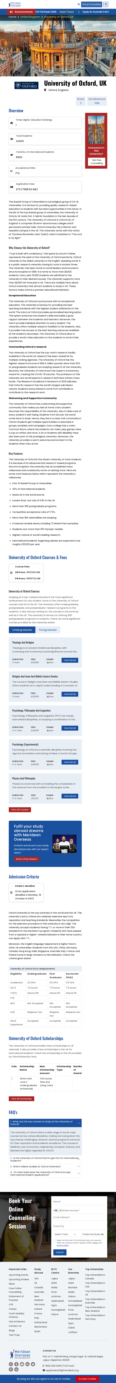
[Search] (79, 4)
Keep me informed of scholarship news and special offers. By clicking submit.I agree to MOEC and (79, 1243)
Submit (60, 1252)
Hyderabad (57, 1301)
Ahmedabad (75, 1301)
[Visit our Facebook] (16, 1364)
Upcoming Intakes (19, 1279)
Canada (38, 1287)
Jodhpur (73, 1332)
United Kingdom (30, 17)
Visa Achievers (17, 1321)
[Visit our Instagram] (11, 1364)
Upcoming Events (18, 1275)
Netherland (40, 1326)
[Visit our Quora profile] (16, 1369)
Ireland (38, 1309)
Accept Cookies (87, 1378)
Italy (36, 1317)
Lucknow (56, 1296)
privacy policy (63, 1245)
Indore (54, 1314)
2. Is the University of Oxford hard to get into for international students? (44, 1159)
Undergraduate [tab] (22, 630)
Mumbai (72, 1287)
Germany (39, 1304)
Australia (39, 1292)
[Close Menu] (106, 4)
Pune (54, 1292)
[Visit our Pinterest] (11, 1369)
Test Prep (14, 1335)
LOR (11, 1304)
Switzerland (40, 1322)
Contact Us (15, 1326)
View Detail (70, 660)
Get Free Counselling (97, 162)
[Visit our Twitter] (33, 1364)
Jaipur (54, 1278)
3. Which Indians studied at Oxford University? (35, 1166)
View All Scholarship (21, 1098)
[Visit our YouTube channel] (22, 1364)
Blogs (12, 1330)
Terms (95, 1243)
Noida (54, 1287)
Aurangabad (58, 1309)
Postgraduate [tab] (48, 630)
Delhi (54, 1283)
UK (35, 1283)
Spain (37, 1331)
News (12, 1283)
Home (12, 17)
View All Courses (19, 809)
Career (13, 1309)
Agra (54, 1305)
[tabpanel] (45, 724)
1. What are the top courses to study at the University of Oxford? (41, 1123)
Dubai (71, 1327)
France (38, 1313)
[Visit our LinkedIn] (27, 1364)
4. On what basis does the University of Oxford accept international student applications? (40, 1174)
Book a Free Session (26, 858)
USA (36, 1278)
